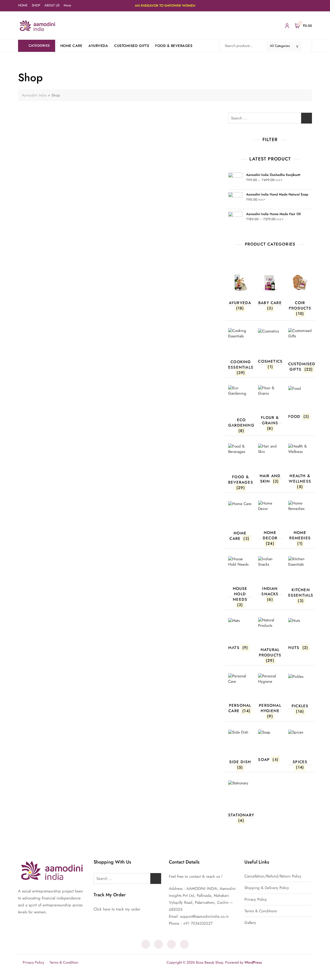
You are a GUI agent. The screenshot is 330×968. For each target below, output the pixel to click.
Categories (39, 45)
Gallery (250, 922)
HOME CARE (71, 45)
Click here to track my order (117, 909)
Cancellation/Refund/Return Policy (272, 876)
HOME (23, 5)
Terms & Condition (64, 962)
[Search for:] (270, 118)
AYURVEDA (98, 45)
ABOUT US (52, 5)
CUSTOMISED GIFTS (131, 45)
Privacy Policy (255, 899)
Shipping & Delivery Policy (266, 888)
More (67, 5)
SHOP (36, 5)
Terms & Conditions (260, 911)
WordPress (253, 962)
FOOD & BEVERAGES (173, 45)
